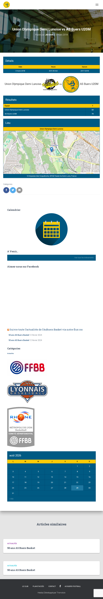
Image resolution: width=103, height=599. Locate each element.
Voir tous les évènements (84, 258)
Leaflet (78, 173)
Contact (52, 586)
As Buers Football (73, 586)
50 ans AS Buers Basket (19, 335)
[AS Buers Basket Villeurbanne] (7, 4)
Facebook (60, 586)
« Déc (11, 499)
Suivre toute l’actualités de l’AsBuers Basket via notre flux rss (46, 329)
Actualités (10, 353)
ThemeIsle (61, 593)
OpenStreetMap (89, 173)
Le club (25, 586)
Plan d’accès (38, 586)
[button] (51, 149)
